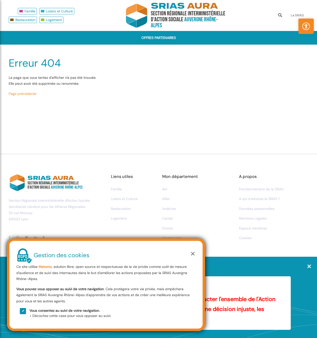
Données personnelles (256, 208)
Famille (30, 11)
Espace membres (253, 228)
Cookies (245, 238)
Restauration (25, 20)
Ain (164, 189)
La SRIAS (297, 15)
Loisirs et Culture (59, 11)
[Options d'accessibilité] (306, 26)
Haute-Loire (172, 238)
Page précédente (22, 93)
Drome (167, 228)
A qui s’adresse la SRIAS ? (259, 199)
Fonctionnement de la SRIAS (261, 189)
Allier (166, 199)
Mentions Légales (253, 218)
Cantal (167, 218)
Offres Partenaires (158, 37)
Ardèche (169, 208)
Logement (54, 20)
